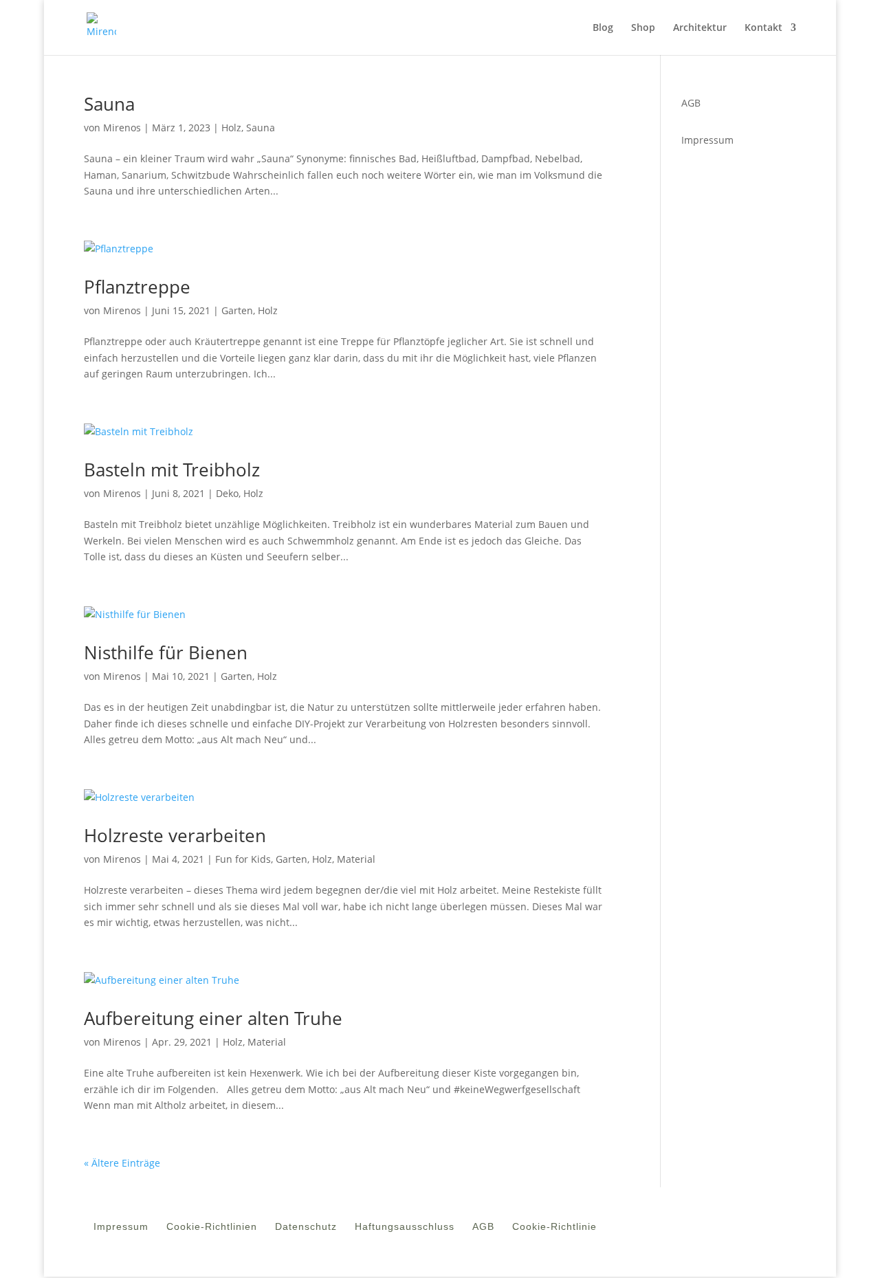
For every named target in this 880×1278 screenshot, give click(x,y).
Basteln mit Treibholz (172, 469)
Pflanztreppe (137, 286)
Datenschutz (306, 1229)
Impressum (707, 139)
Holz (231, 127)
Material (356, 859)
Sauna (109, 103)
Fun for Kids (243, 859)
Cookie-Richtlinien (211, 1229)
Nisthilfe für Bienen (166, 652)
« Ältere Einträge (122, 1162)
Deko (227, 493)
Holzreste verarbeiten (175, 835)
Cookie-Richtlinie (554, 1229)
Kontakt (763, 28)
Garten (237, 310)
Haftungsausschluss (404, 1229)
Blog (603, 28)
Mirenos (122, 127)
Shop (643, 28)
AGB (483, 1229)
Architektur (700, 28)
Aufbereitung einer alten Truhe (213, 1018)
